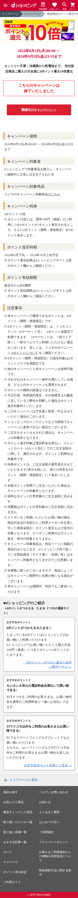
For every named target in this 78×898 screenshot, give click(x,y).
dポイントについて (24, 353)
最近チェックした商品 (17, 812)
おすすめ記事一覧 (15, 842)
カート (7, 852)
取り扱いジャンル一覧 (17, 822)
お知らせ (45, 802)
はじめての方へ (49, 822)
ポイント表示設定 (15, 872)
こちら (55, 194)
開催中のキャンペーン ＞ (39, 109)
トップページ (10, 13)
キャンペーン (33, 13)
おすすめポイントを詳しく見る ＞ (48, 765)
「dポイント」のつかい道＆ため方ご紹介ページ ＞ (47, 664)
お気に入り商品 (13, 802)
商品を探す (10, 792)
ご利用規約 (46, 832)
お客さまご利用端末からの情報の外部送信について (55, 856)
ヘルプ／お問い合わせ (53, 792)
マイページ (10, 862)
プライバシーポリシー (53, 842)
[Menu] (5, 5)
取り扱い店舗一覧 (15, 832)
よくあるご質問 (49, 812)
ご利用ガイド (12, 882)
